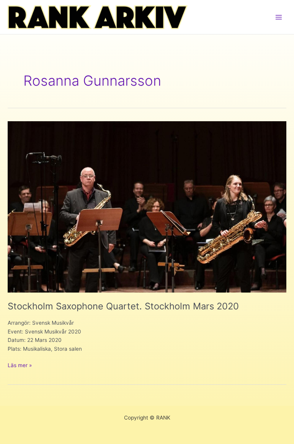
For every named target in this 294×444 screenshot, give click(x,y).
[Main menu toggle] (279, 17)
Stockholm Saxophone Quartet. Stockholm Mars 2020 (123, 306)
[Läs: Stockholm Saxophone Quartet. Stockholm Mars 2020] (147, 206)
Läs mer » (20, 366)
